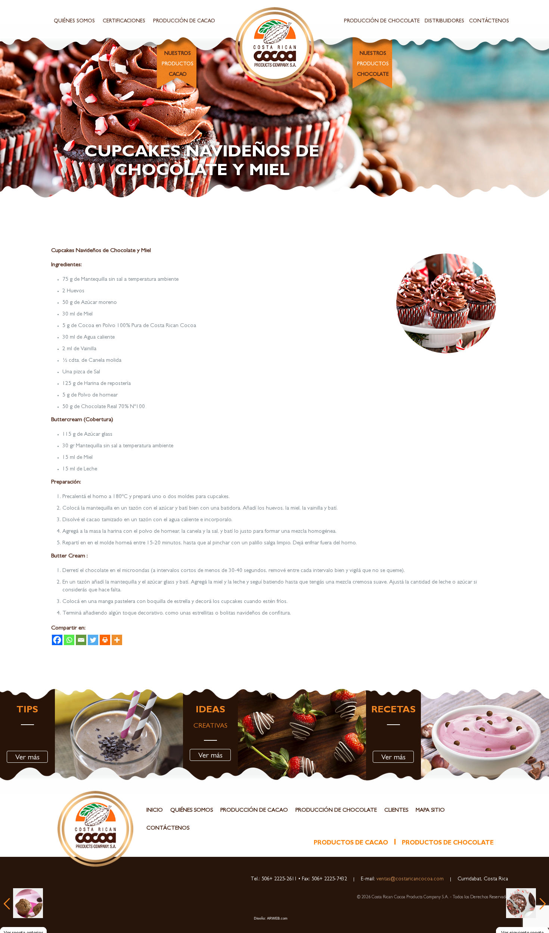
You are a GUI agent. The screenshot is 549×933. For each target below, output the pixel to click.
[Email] (81, 640)
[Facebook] (57, 640)
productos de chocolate (448, 843)
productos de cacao (351, 843)
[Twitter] (93, 640)
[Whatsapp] (69, 640)
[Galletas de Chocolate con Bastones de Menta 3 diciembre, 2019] (522, 903)
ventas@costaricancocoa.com (409, 879)
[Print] (105, 640)
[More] (117, 640)
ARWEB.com (277, 918)
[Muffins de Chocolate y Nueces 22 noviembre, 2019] (23, 903)
